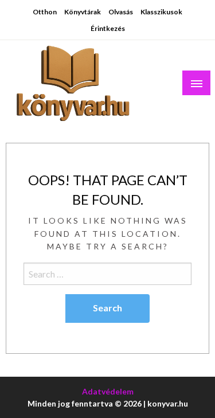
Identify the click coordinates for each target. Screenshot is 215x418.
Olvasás (120, 11)
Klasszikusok (161, 11)
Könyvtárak (82, 11)
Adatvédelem (108, 391)
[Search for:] (107, 274)
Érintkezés (108, 28)
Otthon (45, 11)
